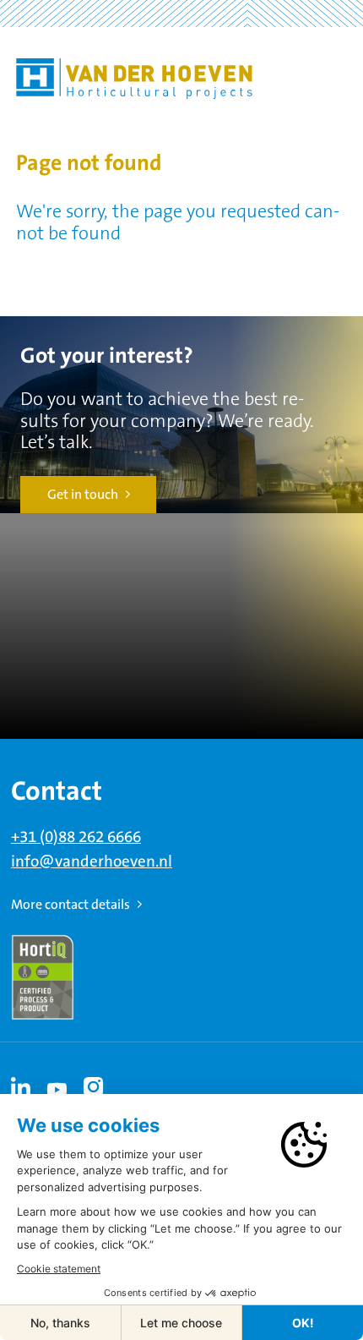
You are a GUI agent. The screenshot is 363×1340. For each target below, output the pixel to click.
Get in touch (82, 494)
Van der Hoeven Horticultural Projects (134, 78)
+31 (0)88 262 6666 (76, 837)
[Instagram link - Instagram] (94, 1087)
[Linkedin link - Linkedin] (21, 1087)
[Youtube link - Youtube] (57, 1087)
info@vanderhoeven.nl (91, 862)
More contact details (70, 904)
